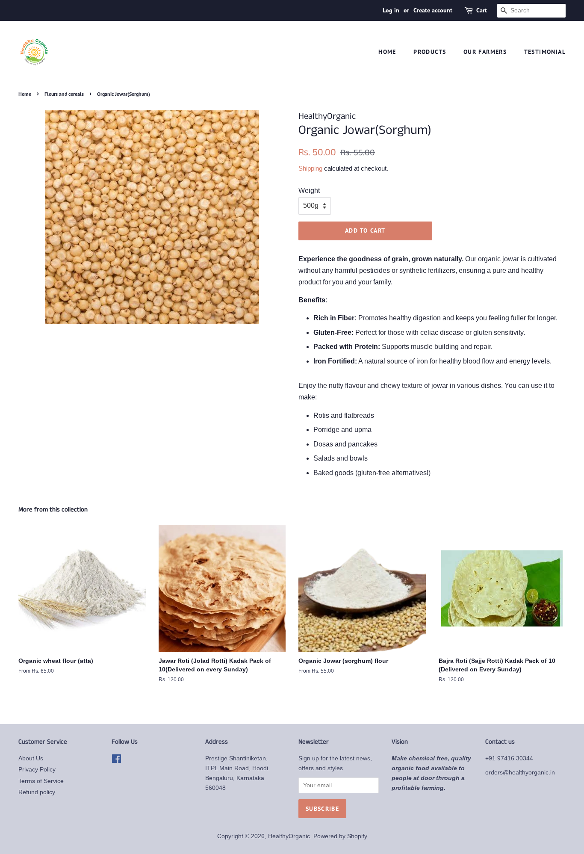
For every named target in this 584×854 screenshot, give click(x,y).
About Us (30, 758)
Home (387, 52)
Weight (309, 190)
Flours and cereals (64, 94)
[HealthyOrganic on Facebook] (116, 760)
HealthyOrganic (289, 836)
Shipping (310, 168)
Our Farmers (485, 52)
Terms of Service (41, 781)
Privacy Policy (37, 769)
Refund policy (36, 792)
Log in (391, 10)
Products (429, 52)
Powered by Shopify (340, 836)
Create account (432, 10)
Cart (481, 10)
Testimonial (545, 52)
